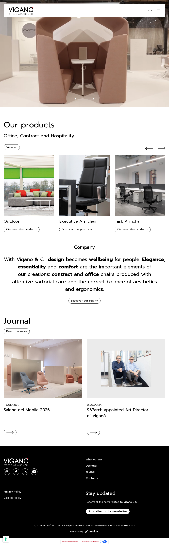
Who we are (94, 459)
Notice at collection (70, 542)
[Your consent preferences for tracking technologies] (6, 539)
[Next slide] (90, 99)
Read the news (16, 331)
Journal (90, 472)
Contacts (92, 478)
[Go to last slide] (78, 99)
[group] (29, 193)
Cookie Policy (12, 498)
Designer (91, 466)
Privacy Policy (12, 492)
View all (11, 147)
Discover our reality (84, 301)
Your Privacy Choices (90, 542)
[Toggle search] (150, 10)
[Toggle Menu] (158, 10)
